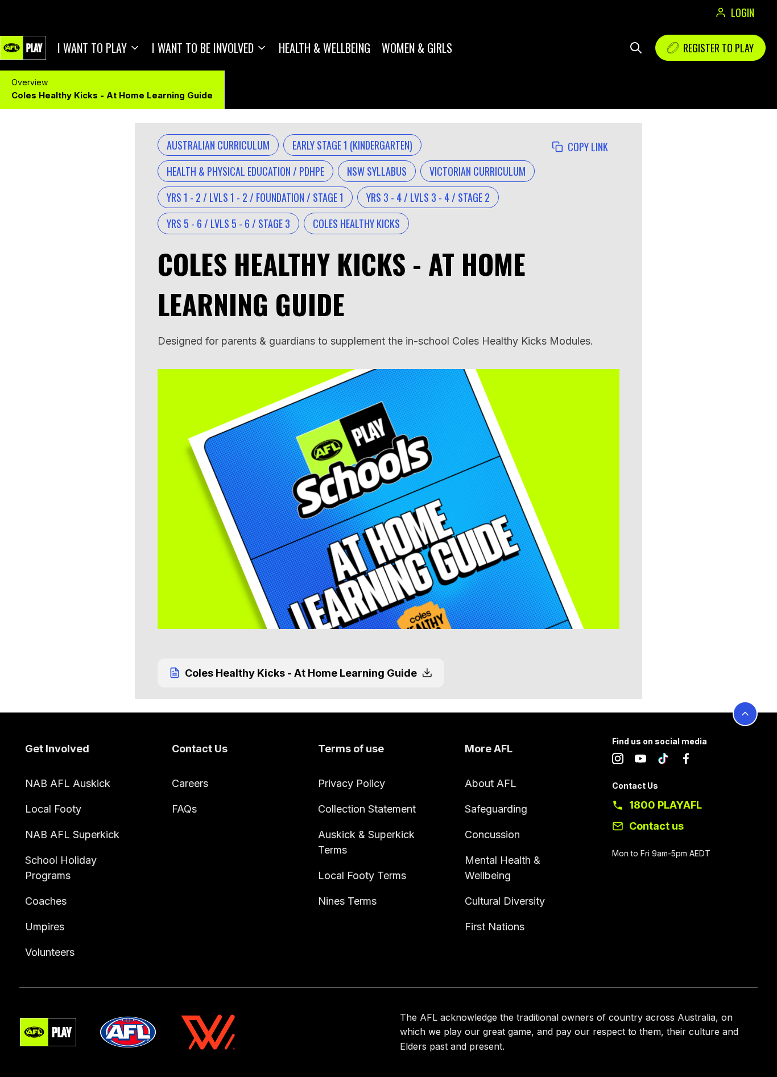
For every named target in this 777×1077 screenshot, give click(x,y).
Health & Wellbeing (324, 47)
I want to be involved (203, 47)
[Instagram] (617, 761)
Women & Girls (417, 47)
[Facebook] (686, 761)
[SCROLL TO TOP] (745, 713)
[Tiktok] (663, 761)
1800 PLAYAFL (665, 805)
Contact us (656, 826)
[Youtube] (640, 761)
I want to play (92, 47)
